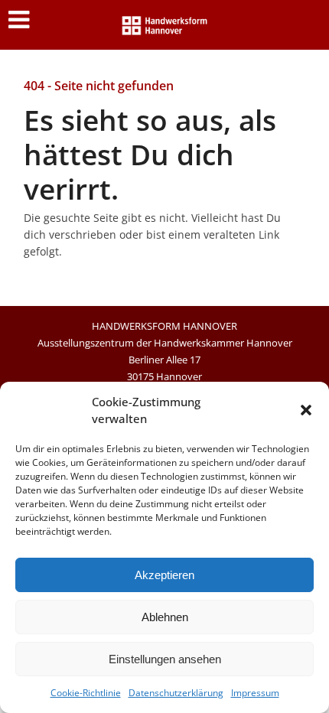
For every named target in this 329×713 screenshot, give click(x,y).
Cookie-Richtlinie (85, 692)
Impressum (255, 692)
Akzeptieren (164, 574)
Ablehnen (165, 616)
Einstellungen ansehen (165, 659)
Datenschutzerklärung (176, 692)
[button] (306, 410)
